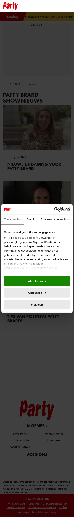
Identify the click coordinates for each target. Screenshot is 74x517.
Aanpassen (35, 292)
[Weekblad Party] (21, 5)
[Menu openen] (46, 6)
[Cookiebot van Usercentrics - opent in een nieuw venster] (54, 209)
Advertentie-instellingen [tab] (56, 219)
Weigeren (37, 304)
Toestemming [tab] (12, 219)
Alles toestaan (37, 280)
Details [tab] (31, 219)
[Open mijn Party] (58, 6)
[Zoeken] (68, 6)
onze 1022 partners (25, 237)
